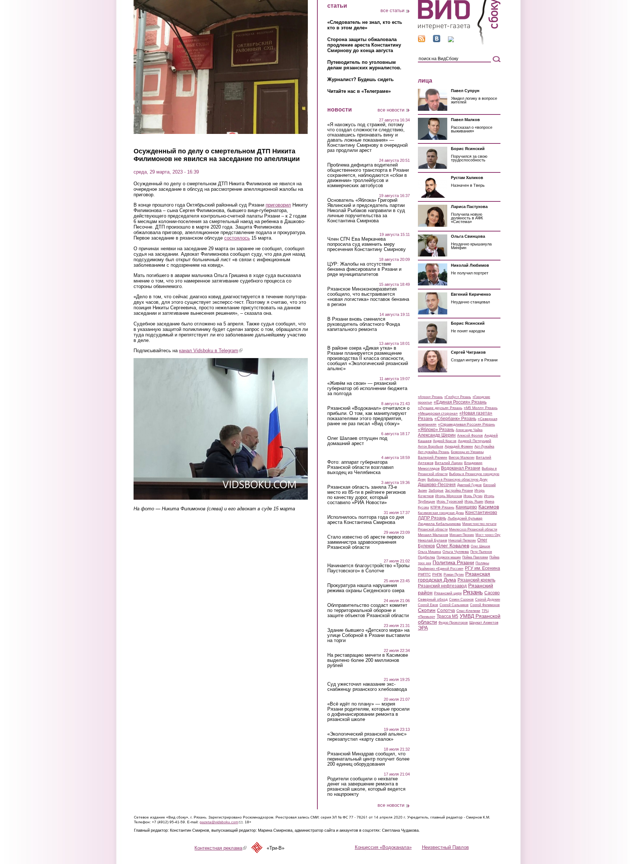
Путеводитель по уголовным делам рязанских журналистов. (364, 64)
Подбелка (426, 557)
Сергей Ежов (428, 605)
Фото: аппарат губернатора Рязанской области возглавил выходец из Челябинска (360, 467)
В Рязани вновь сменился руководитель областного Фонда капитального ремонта (363, 324)
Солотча (446, 610)
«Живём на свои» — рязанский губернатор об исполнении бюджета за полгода (367, 388)
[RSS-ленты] (421, 40)
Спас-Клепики (468, 611)
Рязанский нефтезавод (442, 585)
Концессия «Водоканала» (383, 847)
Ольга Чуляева (455, 552)
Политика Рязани (453, 562)
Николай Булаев (432, 540)
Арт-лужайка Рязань (433, 452)
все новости (391, 110)
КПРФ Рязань (442, 507)
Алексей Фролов (470, 435)
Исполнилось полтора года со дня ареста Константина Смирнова (365, 520)
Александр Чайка (469, 430)
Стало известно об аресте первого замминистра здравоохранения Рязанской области (365, 542)
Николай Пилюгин (462, 540)
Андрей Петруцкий (474, 441)
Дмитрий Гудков (469, 485)
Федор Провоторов (453, 622)
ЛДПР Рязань (432, 518)
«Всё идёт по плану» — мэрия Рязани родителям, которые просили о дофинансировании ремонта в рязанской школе (368, 711)
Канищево (466, 507)
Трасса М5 (447, 616)
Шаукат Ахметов (483, 622)
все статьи (392, 10)
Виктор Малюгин (461, 457)
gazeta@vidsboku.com (221, 822)
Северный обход (433, 599)
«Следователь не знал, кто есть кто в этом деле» (364, 24)
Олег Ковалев (452, 545)
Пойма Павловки (475, 557)
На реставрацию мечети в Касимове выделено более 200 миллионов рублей (367, 660)
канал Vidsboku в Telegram (211, 350)
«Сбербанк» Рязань (455, 418)
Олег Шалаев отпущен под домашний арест (357, 441)
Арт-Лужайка (484, 446)
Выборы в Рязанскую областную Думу (457, 479)
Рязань (473, 592)
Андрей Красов (444, 441)
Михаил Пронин (461, 535)
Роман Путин (454, 574)
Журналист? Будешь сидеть (360, 79)
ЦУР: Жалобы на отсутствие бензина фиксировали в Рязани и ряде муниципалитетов (364, 269)
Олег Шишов (480, 546)
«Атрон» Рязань (430, 397)
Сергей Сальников (454, 605)
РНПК (437, 574)
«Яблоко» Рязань (436, 429)
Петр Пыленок (481, 552)
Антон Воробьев (430, 446)
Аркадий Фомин (459, 446)
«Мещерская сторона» (438, 413)
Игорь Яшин (473, 501)
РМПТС (424, 574)
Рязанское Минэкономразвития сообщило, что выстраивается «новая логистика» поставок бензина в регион (368, 297)
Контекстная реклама (220, 848)
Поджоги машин (449, 557)
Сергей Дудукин (487, 599)
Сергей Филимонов (485, 605)
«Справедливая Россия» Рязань (466, 424)
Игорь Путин (472, 496)
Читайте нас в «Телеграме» (359, 91)
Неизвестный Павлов (445, 847)
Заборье (436, 490)
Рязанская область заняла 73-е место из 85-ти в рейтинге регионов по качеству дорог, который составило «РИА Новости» (366, 495)
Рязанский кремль (476, 580)
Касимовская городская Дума (441, 513)
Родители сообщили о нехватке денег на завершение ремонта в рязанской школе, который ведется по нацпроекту (366, 786)
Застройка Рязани (459, 490)
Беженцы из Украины (467, 452)
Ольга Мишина (429, 552)
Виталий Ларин (449, 463)
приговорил (278, 205)
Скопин (427, 610)
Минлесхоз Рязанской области (473, 529)
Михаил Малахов (433, 535)
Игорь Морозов (448, 496)
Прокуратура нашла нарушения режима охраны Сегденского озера (365, 588)
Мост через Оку (488, 535)
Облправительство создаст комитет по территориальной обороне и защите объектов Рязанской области (368, 610)
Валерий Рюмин (432, 457)
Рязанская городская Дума (454, 577)
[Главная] (459, 43)
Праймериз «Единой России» (440, 568)
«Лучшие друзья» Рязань (440, 408)
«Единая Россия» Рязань (460, 402)
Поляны (482, 563)
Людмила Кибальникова (439, 524)
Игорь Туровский (450, 501)
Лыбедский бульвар (465, 518)
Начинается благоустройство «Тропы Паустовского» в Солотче (368, 568)
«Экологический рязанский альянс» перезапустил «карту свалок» (367, 737)
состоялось (237, 238)
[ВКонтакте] (436, 40)
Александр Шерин (437, 435)
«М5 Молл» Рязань (481, 408)
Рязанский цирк (448, 593)
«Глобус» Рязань (457, 397)
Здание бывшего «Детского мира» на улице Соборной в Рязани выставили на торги (368, 635)
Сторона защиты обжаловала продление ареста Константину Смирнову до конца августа (364, 45)
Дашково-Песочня (437, 484)
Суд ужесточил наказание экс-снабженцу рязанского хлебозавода (367, 687)
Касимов (488, 507)
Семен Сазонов (461, 599)
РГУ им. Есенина (482, 568)
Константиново (481, 512)
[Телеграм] (451, 40)
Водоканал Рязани (460, 468)
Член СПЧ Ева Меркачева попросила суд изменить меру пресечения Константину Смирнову (366, 244)
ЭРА (423, 628)
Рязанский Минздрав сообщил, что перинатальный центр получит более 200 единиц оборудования (368, 759)
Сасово (492, 592)
